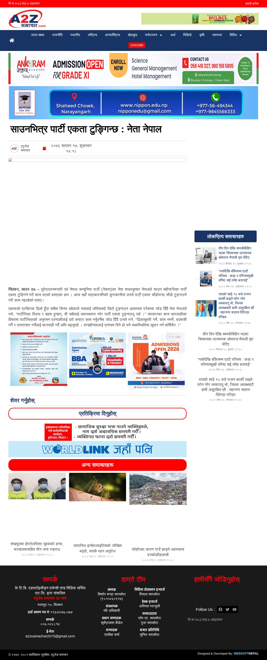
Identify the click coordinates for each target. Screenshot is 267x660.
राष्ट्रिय (92, 35)
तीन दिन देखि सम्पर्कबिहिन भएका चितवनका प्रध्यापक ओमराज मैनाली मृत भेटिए (225, 339)
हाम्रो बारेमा (252, 3)
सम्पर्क (50, 579)
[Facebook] (220, 609)
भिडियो (187, 35)
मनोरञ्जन (151, 35)
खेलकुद (132, 35)
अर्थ (172, 35)
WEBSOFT (246, 653)
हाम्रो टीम (133, 579)
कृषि (201, 35)
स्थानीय (75, 35)
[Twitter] (227, 609)
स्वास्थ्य (217, 35)
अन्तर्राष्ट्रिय (112, 35)
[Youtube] (234, 609)
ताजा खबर (37, 35)
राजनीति (57, 35)
